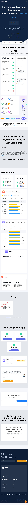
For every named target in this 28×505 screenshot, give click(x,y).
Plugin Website (7, 118)
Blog (13, 484)
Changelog (20, 42)
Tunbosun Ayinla (20, 159)
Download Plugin (2, 118)
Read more (8, 317)
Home (3, 481)
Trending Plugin (4, 484)
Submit (22, 400)
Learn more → (16, 125)
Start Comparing (21, 360)
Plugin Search (4, 487)
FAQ (13, 487)
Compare (14, 42)
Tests (9, 42)
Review (4, 42)
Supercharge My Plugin (8, 380)
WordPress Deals (15, 482)
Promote (14, 481)
